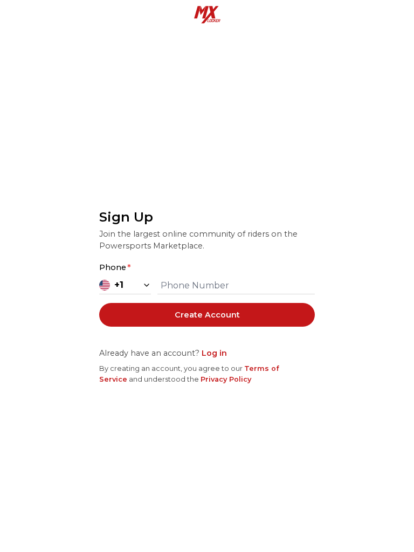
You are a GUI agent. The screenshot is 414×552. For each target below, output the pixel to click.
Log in (214, 353)
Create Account (207, 315)
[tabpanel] (207, 296)
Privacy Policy (226, 379)
